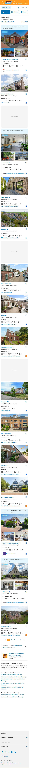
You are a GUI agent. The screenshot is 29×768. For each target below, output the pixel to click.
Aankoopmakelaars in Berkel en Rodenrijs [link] (12, 694)
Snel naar (4, 733)
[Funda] (8, 2)
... (17, 640)
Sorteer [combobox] (26, 21)
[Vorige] (5, 640)
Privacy (3, 763)
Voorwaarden (10, 763)
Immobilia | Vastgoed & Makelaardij (10, 356)
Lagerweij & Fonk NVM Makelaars (15, 173)
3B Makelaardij (5, 103)
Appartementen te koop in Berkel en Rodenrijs (13, 677)
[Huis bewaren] (26, 59)
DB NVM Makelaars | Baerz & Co (9, 238)
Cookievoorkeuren (7, 765)
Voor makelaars (5, 742)
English (6, 756)
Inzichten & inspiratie (7, 737)
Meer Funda (4, 746)
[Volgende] (24, 640)
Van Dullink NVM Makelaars (8, 324)
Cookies (18, 763)
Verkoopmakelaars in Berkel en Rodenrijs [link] (12, 697)
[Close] (10, 8)
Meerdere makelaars (11, 70)
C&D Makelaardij (5, 410)
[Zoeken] (18, 8)
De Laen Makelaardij (6, 292)
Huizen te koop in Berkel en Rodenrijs (11, 674)
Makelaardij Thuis (11, 554)
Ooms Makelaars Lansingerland (9, 206)
